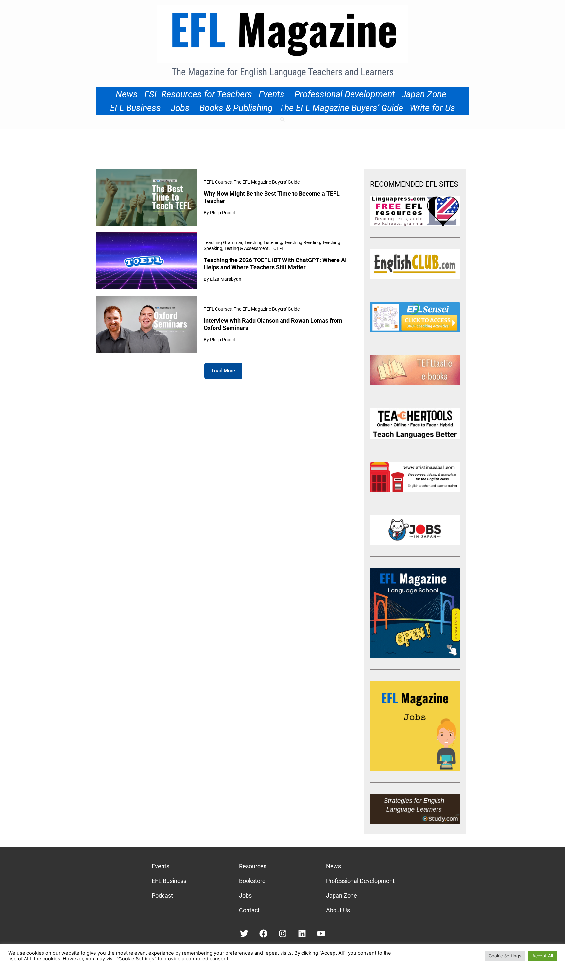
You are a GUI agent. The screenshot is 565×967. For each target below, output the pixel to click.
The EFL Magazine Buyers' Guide (267, 182)
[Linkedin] (302, 933)
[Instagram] (283, 933)
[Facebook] (263, 933)
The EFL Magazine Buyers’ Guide (341, 108)
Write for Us (432, 108)
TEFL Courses (218, 182)
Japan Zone (424, 94)
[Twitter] (244, 933)
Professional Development (344, 94)
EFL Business (135, 108)
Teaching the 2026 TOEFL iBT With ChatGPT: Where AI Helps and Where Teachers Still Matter (275, 264)
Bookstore (252, 880)
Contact (249, 910)
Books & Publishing (236, 108)
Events (271, 94)
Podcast (162, 895)
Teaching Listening (263, 242)
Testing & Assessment (246, 248)
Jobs (180, 108)
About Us (338, 910)
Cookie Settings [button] (505, 955)
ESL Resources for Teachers (198, 94)
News (127, 94)
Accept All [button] (542, 955)
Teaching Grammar (223, 242)
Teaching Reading (302, 242)
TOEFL (277, 248)
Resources (252, 866)
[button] (282, 119)
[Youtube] (321, 933)
